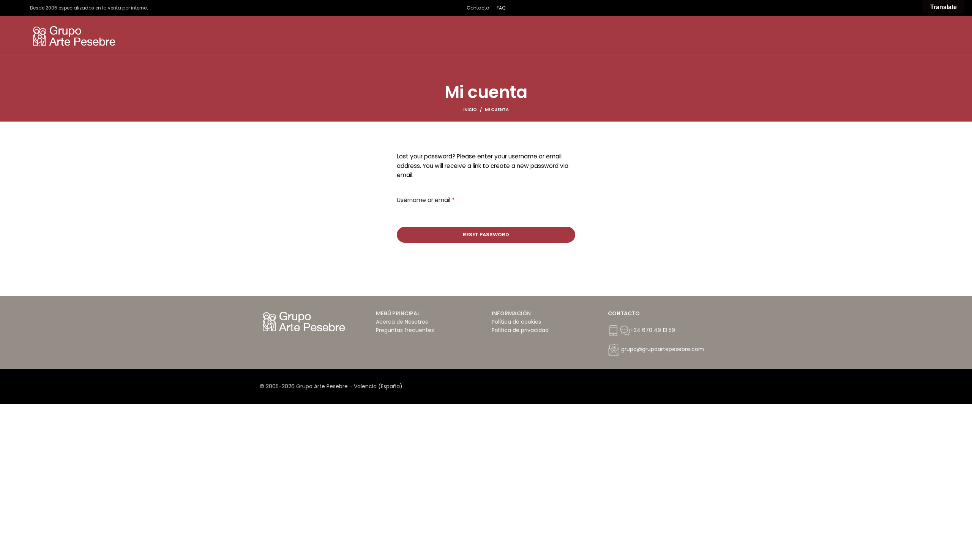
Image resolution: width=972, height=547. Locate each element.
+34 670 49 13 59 (652, 330)
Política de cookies (516, 322)
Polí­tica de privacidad (520, 330)
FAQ (501, 8)
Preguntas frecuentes (405, 330)
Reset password (486, 234)
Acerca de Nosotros (402, 322)
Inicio (470, 109)
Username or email (426, 200)
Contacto (478, 8)
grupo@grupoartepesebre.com (662, 349)
